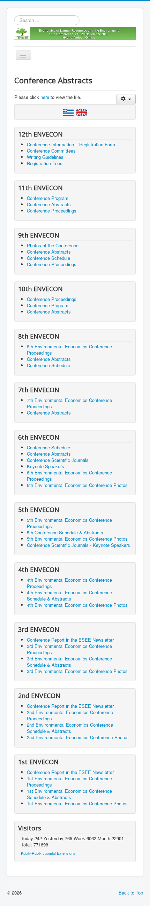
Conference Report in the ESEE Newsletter (70, 639)
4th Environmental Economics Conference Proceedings (69, 582)
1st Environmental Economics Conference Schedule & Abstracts (69, 794)
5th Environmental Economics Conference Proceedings (69, 523)
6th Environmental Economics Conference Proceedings (69, 475)
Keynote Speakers (45, 466)
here (44, 97)
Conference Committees (51, 150)
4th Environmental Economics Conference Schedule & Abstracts (69, 595)
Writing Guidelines (45, 157)
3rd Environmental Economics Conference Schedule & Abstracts (69, 661)
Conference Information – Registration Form (71, 144)
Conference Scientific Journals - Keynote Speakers (78, 545)
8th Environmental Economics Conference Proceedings (69, 349)
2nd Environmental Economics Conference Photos (78, 737)
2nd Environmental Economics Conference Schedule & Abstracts (70, 727)
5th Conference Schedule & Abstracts (65, 532)
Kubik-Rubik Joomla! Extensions (48, 853)
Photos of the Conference (52, 245)
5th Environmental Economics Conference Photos (77, 538)
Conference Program (47, 198)
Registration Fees (44, 163)
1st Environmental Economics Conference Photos (77, 803)
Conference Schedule (48, 258)
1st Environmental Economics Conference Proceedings (69, 781)
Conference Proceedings (51, 210)
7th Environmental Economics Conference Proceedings (69, 403)
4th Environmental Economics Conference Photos (77, 605)
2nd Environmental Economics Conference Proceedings (70, 715)
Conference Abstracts (49, 204)
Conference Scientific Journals (58, 460)
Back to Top (131, 892)
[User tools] (126, 99)
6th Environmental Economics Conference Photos (77, 485)
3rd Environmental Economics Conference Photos (77, 671)
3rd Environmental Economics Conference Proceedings (69, 649)
